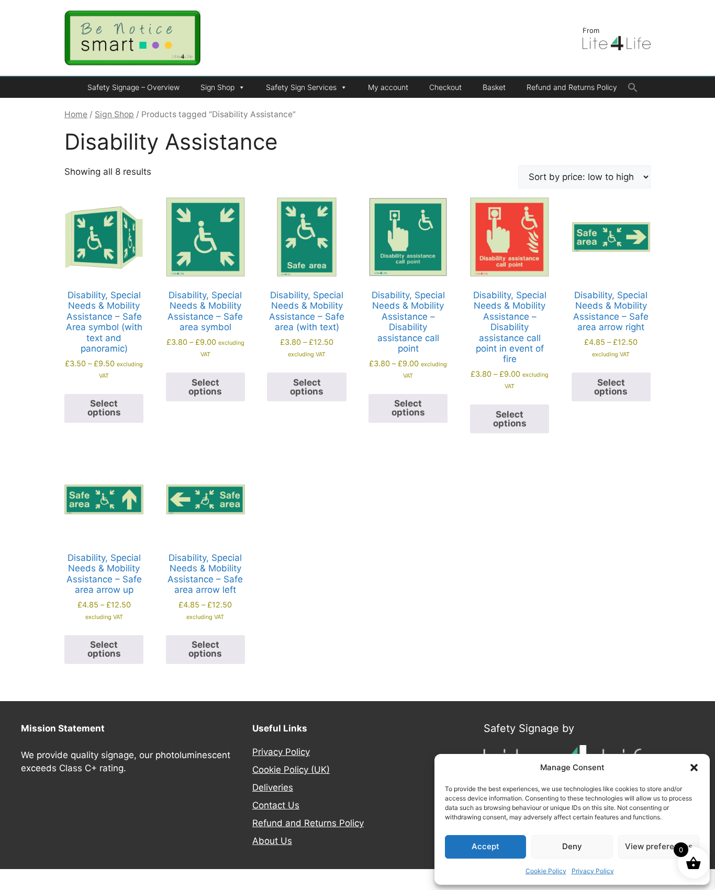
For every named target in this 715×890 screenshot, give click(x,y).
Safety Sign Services (301, 87)
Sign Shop (217, 87)
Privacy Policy (593, 871)
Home (75, 114)
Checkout (445, 87)
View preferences (658, 846)
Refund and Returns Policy (572, 87)
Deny (572, 846)
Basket (494, 87)
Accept (485, 846)
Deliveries (272, 787)
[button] (694, 767)
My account (388, 87)
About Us (272, 841)
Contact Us (275, 805)
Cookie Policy (546, 871)
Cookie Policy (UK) (291, 769)
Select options (104, 408)
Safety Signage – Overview (133, 87)
